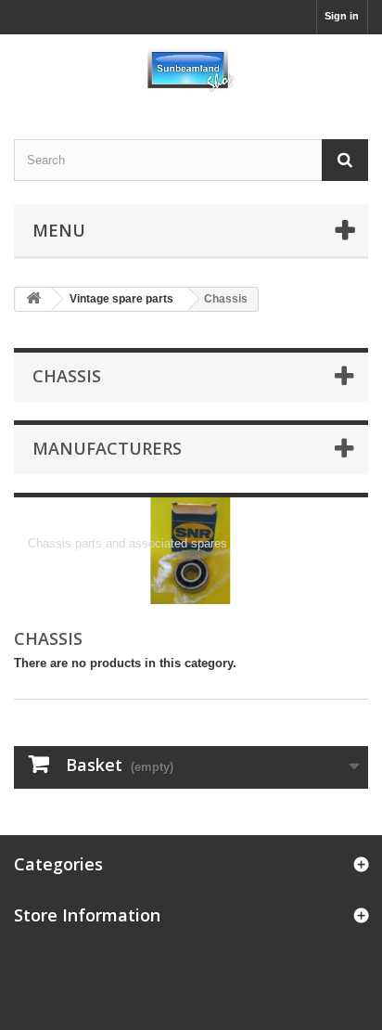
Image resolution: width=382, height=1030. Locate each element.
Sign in (342, 15)
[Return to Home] (33, 299)
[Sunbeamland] (191, 70)
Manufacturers (107, 448)
